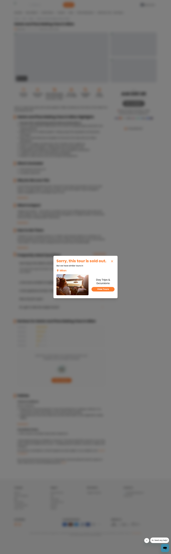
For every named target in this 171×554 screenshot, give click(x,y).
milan (63, 270)
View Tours (103, 289)
